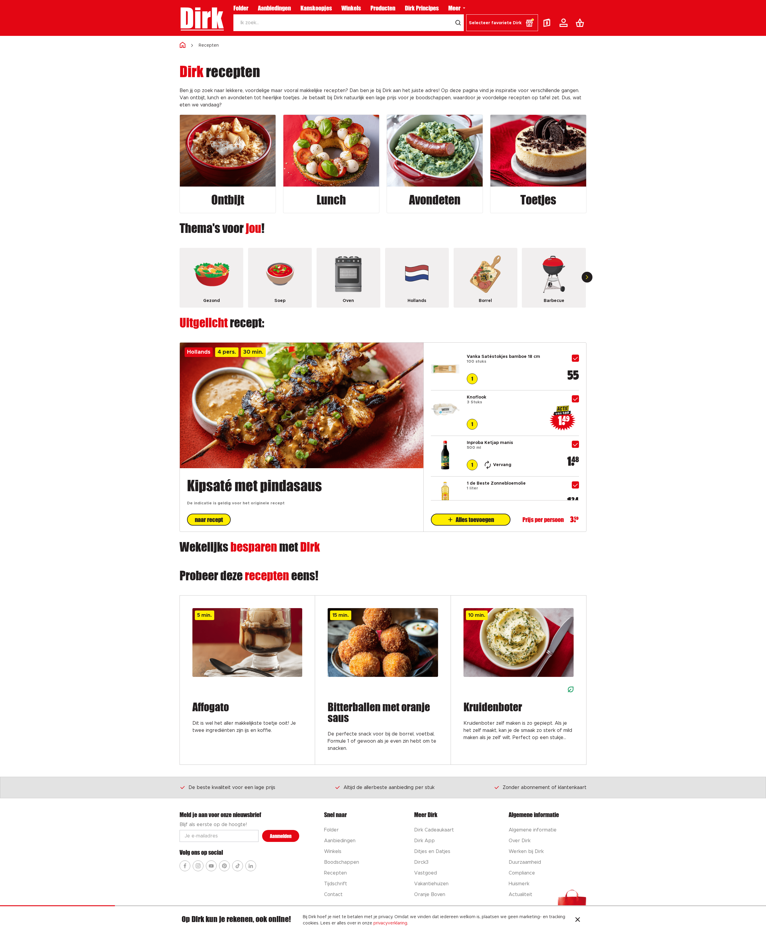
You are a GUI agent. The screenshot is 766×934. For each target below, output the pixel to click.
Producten (382, 8)
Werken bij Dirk (526, 851)
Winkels (351, 8)
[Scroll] (587, 277)
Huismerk (519, 883)
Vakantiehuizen (431, 883)
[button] (502, 22)
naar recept (209, 519)
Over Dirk (520, 840)
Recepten (209, 45)
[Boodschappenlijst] (581, 23)
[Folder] (548, 23)
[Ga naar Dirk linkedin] (250, 865)
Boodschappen (341, 862)
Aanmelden (280, 836)
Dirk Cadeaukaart (434, 830)
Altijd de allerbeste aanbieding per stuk (389, 787)
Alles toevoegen (475, 519)
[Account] (564, 23)
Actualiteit (520, 894)
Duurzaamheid (525, 862)
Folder (240, 8)
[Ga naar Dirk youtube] (211, 865)
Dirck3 (421, 862)
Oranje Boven (429, 894)
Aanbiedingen (274, 8)
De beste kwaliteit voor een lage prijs (232, 787)
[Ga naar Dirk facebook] (185, 865)
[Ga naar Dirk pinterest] (224, 865)
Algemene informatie (533, 830)
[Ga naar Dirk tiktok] (237, 865)
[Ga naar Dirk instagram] (198, 865)
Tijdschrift (335, 883)
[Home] (183, 45)
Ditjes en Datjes (432, 851)
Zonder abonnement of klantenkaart (544, 787)
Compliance (522, 873)
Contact (333, 894)
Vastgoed (425, 873)
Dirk (202, 18)
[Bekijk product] (445, 381)
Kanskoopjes (316, 8)
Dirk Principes (422, 8)
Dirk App (424, 840)
